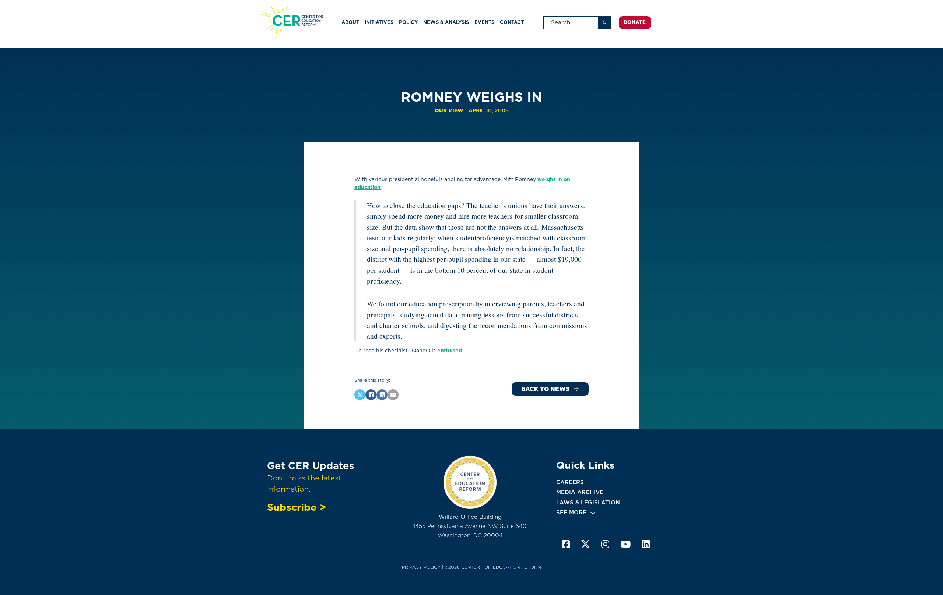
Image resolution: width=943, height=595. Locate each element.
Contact (512, 22)
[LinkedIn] (382, 394)
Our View (449, 110)
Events (484, 22)
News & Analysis (446, 22)
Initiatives (379, 22)
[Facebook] (370, 394)
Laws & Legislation (588, 502)
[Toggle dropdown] (593, 513)
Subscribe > (296, 507)
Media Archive (579, 492)
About (350, 22)
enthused (449, 350)
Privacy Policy (421, 567)
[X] (359, 394)
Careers (570, 482)
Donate (635, 22)
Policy (408, 22)
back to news (545, 388)
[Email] (393, 394)
